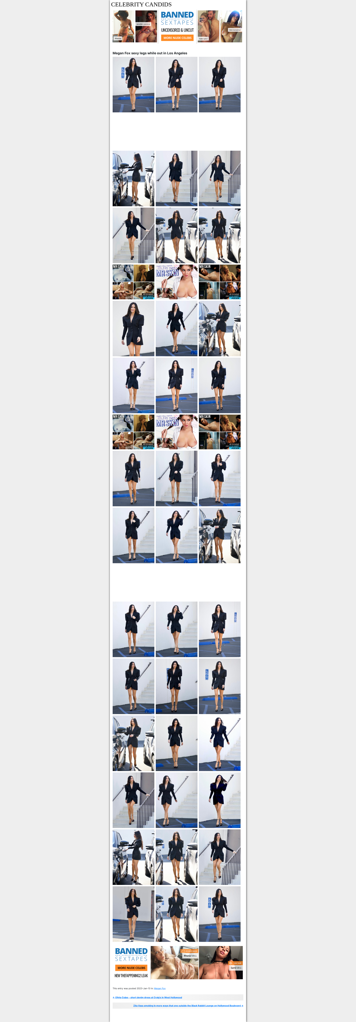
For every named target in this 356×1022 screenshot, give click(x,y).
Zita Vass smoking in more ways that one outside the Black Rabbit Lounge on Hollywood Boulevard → (188, 1005)
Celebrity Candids (141, 4)
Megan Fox (160, 988)
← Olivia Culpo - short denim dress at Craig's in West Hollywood (147, 997)
